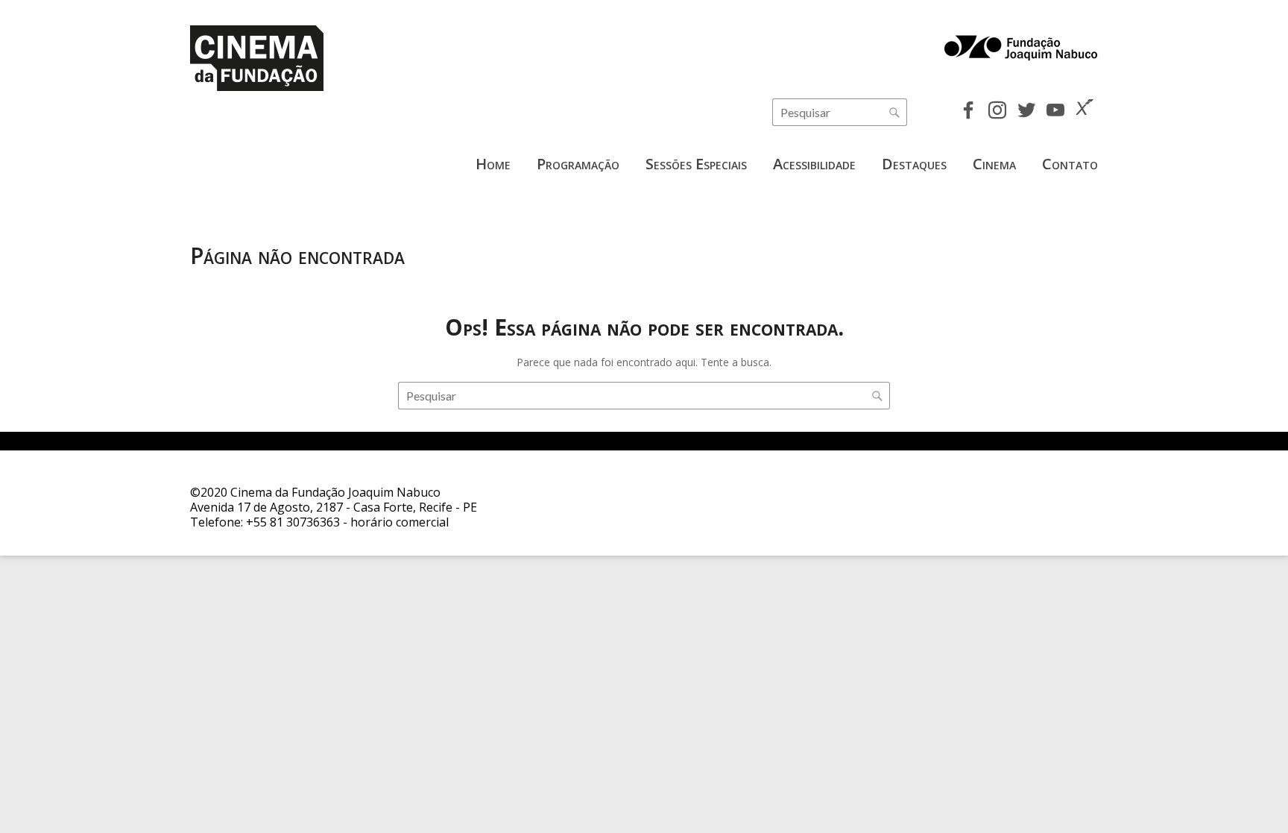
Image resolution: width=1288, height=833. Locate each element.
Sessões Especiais (696, 164)
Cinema (994, 164)
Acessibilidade (814, 164)
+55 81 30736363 (293, 522)
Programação (578, 164)
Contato (1070, 164)
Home (493, 164)
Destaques (914, 164)
